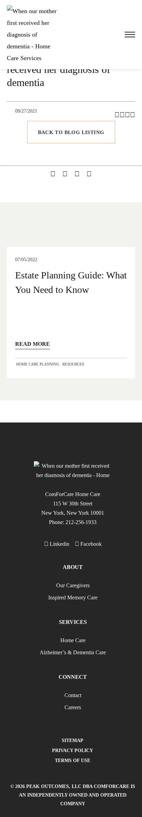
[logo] (33, 34)
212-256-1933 (81, 522)
